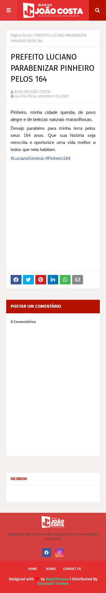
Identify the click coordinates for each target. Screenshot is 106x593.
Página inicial (21, 35)
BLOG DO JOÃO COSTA (32, 91)
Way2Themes (57, 579)
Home (32, 569)
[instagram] (59, 552)
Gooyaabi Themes (53, 583)
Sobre (51, 569)
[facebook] (46, 552)
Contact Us (72, 569)
